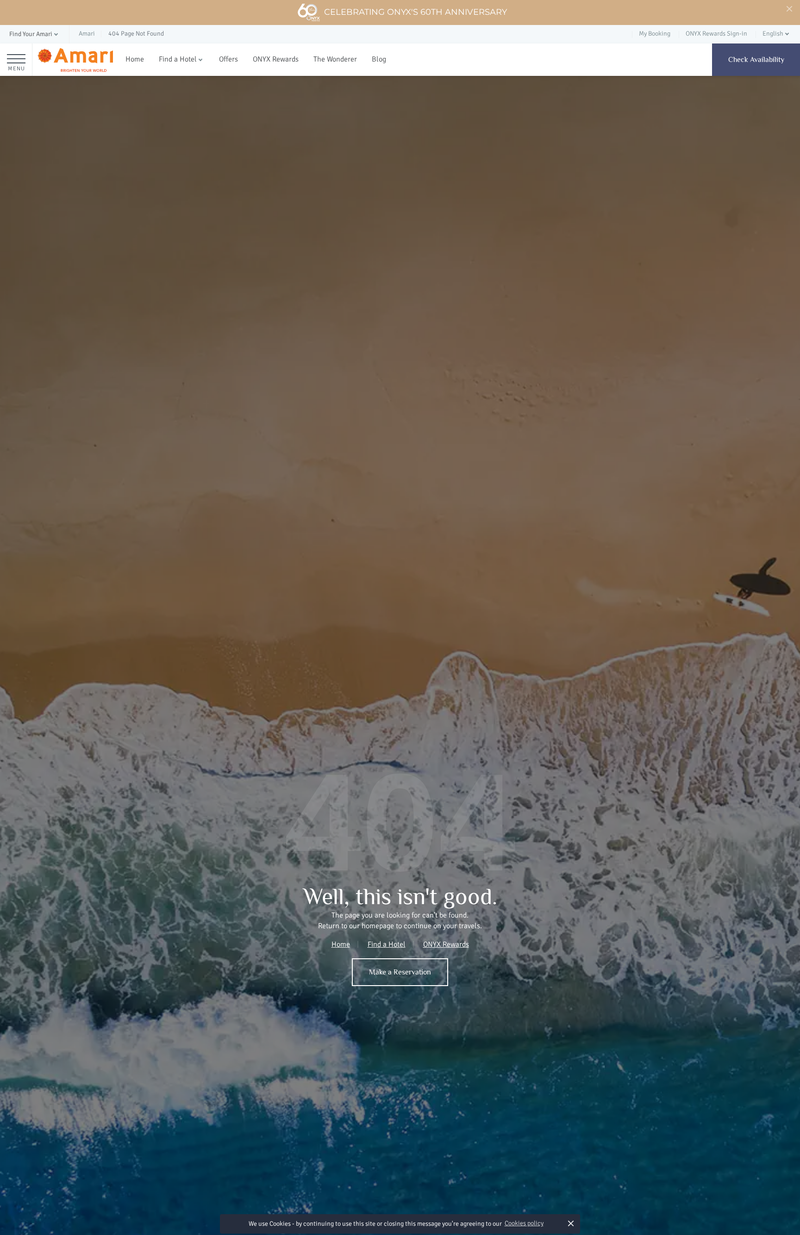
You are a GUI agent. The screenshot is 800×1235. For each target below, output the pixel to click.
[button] (34, 34)
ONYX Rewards (276, 59)
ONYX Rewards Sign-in (716, 33)
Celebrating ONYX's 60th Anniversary (415, 12)
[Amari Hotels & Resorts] (75, 60)
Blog (379, 59)
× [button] (570, 1223)
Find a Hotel (178, 59)
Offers (228, 59)
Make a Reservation (400, 972)
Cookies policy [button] (524, 1223)
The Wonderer (335, 59)
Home (134, 59)
